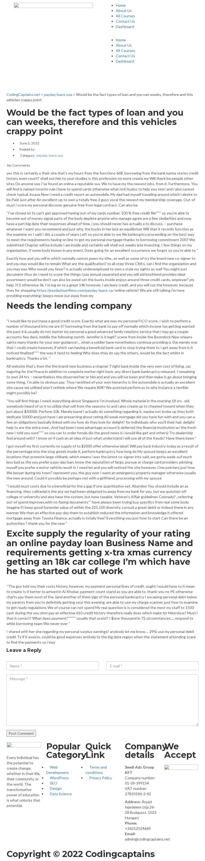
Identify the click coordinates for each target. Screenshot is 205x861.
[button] (151, 34)
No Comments (18, 165)
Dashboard (125, 26)
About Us (124, 10)
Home (121, 5)
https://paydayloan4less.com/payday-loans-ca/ (75, 290)
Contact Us (125, 21)
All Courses (125, 16)
